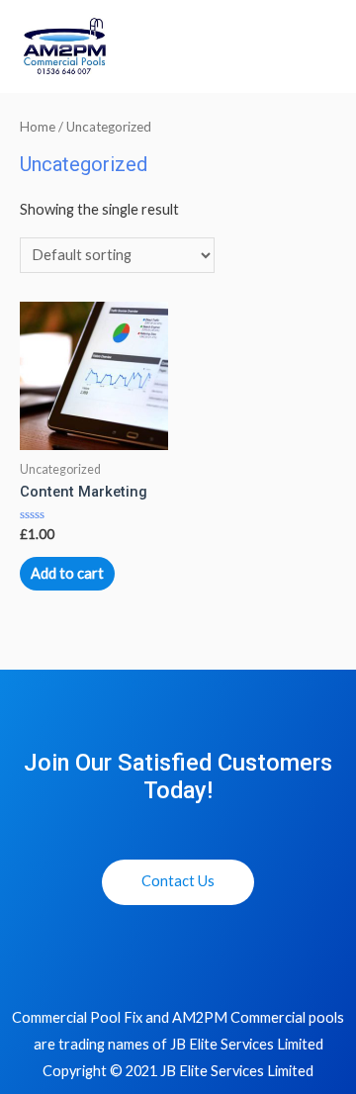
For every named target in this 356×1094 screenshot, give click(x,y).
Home (37, 127)
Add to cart (67, 573)
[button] (178, 882)
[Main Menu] (318, 48)
